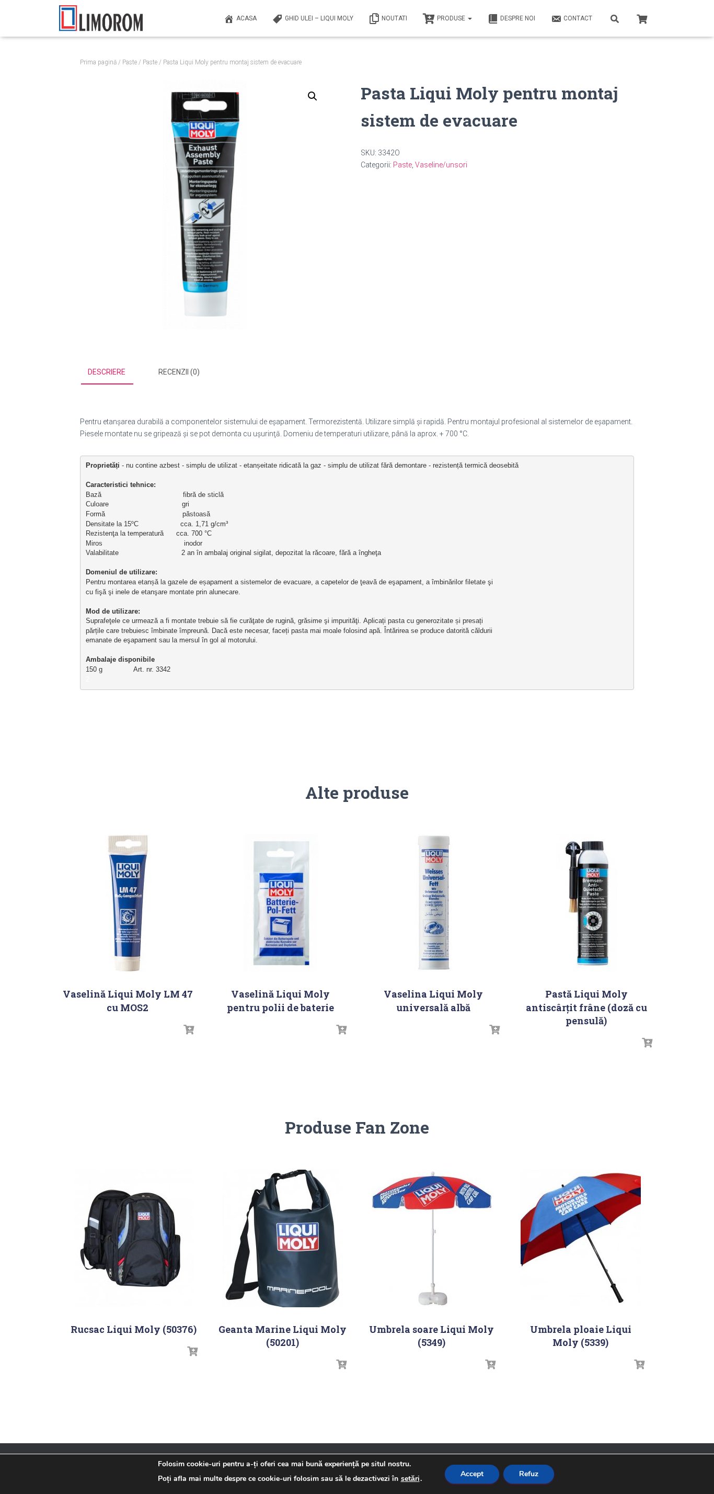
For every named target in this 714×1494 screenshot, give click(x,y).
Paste (129, 62)
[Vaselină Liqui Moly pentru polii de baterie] (281, 903)
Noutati (394, 18)
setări (410, 1479)
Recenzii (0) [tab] (179, 372)
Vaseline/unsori (441, 165)
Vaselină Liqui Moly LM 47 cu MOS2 (128, 1000)
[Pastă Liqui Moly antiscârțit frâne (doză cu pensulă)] (586, 903)
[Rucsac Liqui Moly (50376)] (134, 1238)
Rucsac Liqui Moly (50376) (134, 1329)
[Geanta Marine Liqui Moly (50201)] (283, 1238)
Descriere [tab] (106, 372)
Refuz (528, 1474)
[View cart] (642, 17)
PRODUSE (452, 18)
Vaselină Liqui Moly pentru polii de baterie (280, 1000)
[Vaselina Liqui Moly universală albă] (433, 903)
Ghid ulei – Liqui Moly (319, 18)
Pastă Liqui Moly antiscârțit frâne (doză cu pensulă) (586, 1007)
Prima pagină (98, 62)
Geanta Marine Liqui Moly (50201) (282, 1336)
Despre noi (517, 18)
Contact (577, 18)
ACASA (246, 18)
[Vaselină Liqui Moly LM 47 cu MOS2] (127, 903)
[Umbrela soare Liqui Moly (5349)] (432, 1238)
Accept (471, 1474)
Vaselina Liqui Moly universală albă (433, 1000)
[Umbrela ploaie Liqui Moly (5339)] (581, 1238)
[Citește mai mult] (188, 1030)
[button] (312, 96)
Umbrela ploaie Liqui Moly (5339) (580, 1336)
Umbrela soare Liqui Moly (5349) (431, 1336)
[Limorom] (101, 18)
